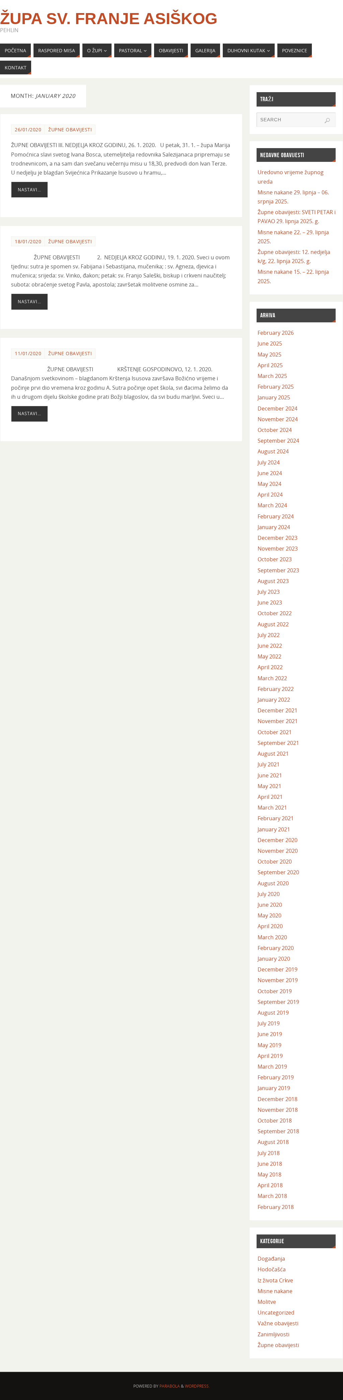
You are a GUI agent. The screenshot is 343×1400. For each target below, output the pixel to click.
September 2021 (278, 743)
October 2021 (275, 732)
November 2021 (278, 721)
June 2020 (270, 904)
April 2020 (270, 926)
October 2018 (275, 1120)
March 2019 (272, 1066)
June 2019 (270, 1034)
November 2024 (278, 419)
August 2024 (273, 451)
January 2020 (274, 958)
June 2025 (270, 343)
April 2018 (270, 1185)
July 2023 (269, 591)
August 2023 (273, 581)
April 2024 (270, 494)
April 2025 (270, 365)
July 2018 (269, 1153)
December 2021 (277, 710)
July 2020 (269, 894)
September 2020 (278, 872)
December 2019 (277, 969)
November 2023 (278, 548)
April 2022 (270, 667)
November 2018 (278, 1109)
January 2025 (274, 397)
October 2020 (275, 861)
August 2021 (273, 753)
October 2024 (275, 430)
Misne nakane (275, 1291)
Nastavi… (29, 190)
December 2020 (277, 840)
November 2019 (278, 980)
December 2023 (277, 538)
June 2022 (270, 645)
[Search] (327, 120)
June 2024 (270, 473)
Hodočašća (272, 1269)
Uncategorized (276, 1312)
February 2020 (276, 948)
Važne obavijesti (278, 1323)
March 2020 (272, 937)
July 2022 (269, 635)
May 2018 (269, 1174)
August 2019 (273, 1012)
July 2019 (269, 1023)
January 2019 (274, 1088)
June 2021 (270, 775)
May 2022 (269, 656)
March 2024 (272, 505)
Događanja (271, 1258)
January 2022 (274, 699)
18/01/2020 (28, 241)
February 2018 (276, 1207)
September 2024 (278, 440)
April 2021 (270, 797)
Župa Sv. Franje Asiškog (108, 18)
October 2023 (275, 559)
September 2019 (278, 1002)
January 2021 (274, 829)
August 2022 (273, 624)
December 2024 (277, 408)
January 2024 (274, 527)
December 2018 (277, 1099)
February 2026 (276, 332)
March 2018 (272, 1196)
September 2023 (278, 570)
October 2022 (275, 613)
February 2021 (276, 818)
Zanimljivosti (273, 1334)
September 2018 (278, 1131)
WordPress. (197, 1386)
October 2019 (275, 991)
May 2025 (269, 354)
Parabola (169, 1386)
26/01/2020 (28, 129)
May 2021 (269, 786)
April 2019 (270, 1056)
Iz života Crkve (275, 1280)
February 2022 (276, 689)
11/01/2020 (28, 353)
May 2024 (269, 484)
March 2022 (272, 678)
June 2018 (270, 1163)
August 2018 (273, 1142)
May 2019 (269, 1045)
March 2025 (272, 376)
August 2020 (273, 883)
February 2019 (276, 1077)
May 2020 (269, 915)
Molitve (267, 1302)
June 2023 (270, 602)
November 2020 (278, 850)
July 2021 (269, 764)
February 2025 (276, 386)
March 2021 (272, 807)
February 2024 (276, 516)
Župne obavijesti (70, 129)
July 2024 (269, 462)
